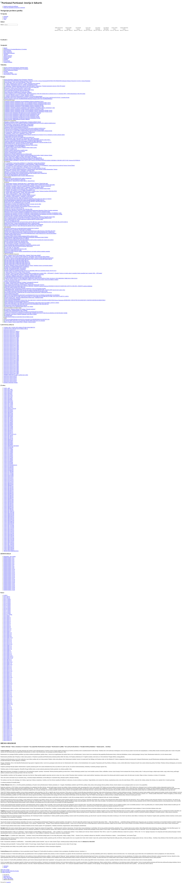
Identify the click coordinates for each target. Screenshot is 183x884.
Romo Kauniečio (7, 50)
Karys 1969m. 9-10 (7, 722)
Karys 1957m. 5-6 (7, 641)
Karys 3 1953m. (7, 613)
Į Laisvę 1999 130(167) (8, 549)
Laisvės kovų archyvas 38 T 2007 (11, 373)
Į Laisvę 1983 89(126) (8, 497)
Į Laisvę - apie (6, 388)
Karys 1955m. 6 (7, 623)
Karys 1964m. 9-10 (7, 690)
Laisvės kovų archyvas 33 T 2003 (11, 367)
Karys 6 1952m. (7, 605)
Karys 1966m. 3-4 (7, 699)
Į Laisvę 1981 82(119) (8, 488)
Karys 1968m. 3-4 (7, 712)
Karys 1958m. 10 (7, 651)
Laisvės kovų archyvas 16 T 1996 (11, 345)
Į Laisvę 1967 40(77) (8, 436)
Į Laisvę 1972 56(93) (8, 456)
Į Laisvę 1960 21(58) (8, 413)
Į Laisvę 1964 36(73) (8, 433)
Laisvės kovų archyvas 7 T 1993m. (11, 333)
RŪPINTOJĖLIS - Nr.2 (8, 559)
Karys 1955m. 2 (7, 618)
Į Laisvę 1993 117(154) (8, 533)
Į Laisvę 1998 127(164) (8, 545)
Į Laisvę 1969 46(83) (8, 444)
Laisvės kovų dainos (8, 72)
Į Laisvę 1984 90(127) (8, 498)
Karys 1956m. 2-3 (7, 632)
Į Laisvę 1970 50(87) (8, 448)
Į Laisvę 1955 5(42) (7, 394)
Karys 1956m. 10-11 (8, 637)
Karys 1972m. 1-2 (7, 736)
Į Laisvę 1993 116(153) (8, 531)
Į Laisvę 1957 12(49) (8, 403)
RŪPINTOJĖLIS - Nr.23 (9, 586)
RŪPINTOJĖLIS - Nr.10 (9, 569)
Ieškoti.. (2, 24)
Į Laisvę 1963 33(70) (8, 429)
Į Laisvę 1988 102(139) (8, 513)
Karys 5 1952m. (7, 604)
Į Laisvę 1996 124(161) (8, 542)
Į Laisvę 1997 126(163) (8, 544)
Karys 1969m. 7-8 (7, 721)
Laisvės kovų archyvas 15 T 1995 (11, 344)
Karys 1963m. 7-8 (7, 682)
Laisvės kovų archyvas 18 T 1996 (11, 348)
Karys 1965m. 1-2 (7, 691)
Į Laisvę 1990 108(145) (8, 521)
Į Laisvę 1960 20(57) (8, 412)
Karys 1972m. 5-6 (7, 739)
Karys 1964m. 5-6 (7, 687)
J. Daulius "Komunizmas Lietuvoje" (11, 281)
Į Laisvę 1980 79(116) (8, 484)
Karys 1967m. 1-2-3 (8, 704)
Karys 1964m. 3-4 (7, 686)
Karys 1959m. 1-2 (7, 653)
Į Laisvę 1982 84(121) (8, 490)
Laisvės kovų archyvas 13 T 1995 (11, 341)
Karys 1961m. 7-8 (7, 669)
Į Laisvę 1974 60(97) (8, 461)
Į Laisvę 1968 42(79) (8, 439)
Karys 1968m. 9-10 (7, 715)
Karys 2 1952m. (7, 600)
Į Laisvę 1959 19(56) (8, 411)
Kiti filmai (5, 71)
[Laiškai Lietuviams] (5, 872)
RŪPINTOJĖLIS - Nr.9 (8, 568)
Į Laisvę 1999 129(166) (8, 548)
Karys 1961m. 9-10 (7, 671)
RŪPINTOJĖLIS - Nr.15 (9, 575)
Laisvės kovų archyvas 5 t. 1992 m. (11, 331)
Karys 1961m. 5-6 (7, 668)
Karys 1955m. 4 (7, 621)
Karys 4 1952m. (7, 603)
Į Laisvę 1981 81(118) (8, 486)
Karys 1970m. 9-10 (7, 728)
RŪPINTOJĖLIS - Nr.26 (9, 589)
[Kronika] (10, 871)
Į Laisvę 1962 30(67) (8, 425)
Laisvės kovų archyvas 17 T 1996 (11, 346)
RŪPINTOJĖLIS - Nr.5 (8, 563)
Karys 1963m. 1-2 (7, 678)
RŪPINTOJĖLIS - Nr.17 (9, 578)
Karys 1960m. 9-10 (7, 664)
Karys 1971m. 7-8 (7, 733)
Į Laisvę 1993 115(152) (8, 530)
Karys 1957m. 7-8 (7, 642)
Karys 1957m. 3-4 (7, 640)
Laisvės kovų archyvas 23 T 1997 (11, 354)
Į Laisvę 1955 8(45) (7, 398)
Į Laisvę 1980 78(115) (8, 483)
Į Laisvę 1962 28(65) (8, 422)
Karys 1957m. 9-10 (7, 644)
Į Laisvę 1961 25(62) (8, 418)
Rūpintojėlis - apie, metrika (9, 556)
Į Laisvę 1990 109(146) (8, 522)
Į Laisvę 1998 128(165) (8, 547)
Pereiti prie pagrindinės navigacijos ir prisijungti (14, 7)
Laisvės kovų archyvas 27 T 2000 (11, 359)
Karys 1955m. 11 (7, 630)
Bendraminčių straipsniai (9, 53)
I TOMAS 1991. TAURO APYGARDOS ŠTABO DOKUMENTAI (19, 327)
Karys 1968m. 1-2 (7, 710)
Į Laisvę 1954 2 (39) (8, 390)
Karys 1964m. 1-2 (7, 685)
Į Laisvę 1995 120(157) (8, 536)
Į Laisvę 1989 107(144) (8, 520)
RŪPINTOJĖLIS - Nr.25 (9, 588)
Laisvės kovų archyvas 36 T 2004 (11, 371)
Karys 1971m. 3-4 (7, 731)
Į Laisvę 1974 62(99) (8, 463)
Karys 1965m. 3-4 (7, 692)
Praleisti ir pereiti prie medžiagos (10, 6)
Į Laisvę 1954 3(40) (7, 392)
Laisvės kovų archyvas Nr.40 (10, 377)
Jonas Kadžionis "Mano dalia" (10, 74)
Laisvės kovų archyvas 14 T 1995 (11, 342)
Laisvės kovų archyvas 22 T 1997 (11, 353)
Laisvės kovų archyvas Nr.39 (10, 376)
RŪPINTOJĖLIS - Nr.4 (8, 561)
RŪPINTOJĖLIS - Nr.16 (9, 577)
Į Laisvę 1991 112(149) (8, 526)
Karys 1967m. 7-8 (7, 708)
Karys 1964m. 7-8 (7, 689)
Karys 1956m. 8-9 (7, 636)
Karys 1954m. (6, 615)
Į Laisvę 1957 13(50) (8, 404)
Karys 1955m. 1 (7, 617)
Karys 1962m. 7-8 (7, 676)
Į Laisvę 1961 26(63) (8, 420)
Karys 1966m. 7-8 (7, 701)
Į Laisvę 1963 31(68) (8, 426)
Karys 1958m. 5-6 (7, 648)
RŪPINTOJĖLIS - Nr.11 (9, 570)
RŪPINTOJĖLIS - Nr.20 (9, 582)
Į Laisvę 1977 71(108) (8, 474)
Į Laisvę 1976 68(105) (8, 470)
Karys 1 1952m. (7, 599)
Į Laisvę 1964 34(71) (8, 430)
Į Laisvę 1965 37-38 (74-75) (9, 434)
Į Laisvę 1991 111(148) (8, 525)
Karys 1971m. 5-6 (7, 732)
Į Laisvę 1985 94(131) (8, 503)
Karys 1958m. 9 (7, 650)
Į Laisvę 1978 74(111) (8, 477)
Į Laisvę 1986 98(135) (8, 508)
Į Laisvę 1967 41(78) (8, 438)
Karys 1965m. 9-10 (7, 696)
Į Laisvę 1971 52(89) (8, 451)
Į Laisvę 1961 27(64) (8, 421)
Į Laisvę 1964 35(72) (8, 431)
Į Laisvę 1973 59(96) (8, 459)
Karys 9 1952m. (7, 609)
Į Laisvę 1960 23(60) (8, 416)
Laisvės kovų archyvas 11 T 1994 (11, 339)
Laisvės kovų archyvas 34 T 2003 (11, 368)
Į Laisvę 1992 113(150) (8, 527)
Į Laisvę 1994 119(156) (8, 535)
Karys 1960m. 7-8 (7, 663)
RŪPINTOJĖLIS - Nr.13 (9, 573)
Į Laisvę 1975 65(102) (8, 466)
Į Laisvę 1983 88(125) (8, 495)
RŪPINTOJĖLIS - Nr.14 (9, 574)
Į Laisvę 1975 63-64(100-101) (10, 465)
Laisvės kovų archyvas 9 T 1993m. (11, 336)
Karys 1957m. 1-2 (7, 639)
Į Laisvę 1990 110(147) (8, 524)
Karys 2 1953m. (7, 612)
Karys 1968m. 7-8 (7, 714)
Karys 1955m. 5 (7, 622)
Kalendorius (6, 58)
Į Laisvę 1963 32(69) (8, 427)
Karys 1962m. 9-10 (7, 677)
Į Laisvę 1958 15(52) (8, 407)
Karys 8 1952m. (7, 608)
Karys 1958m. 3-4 (7, 646)
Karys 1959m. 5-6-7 (8, 655)
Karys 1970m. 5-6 (7, 726)
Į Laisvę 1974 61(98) (8, 462)
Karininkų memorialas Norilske (10, 382)
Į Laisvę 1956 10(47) (8, 400)
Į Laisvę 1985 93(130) (8, 502)
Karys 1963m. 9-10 (7, 683)
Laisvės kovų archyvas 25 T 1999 (11, 357)
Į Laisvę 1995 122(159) (8, 539)
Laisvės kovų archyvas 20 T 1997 (11, 350)
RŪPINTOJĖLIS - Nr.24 (9, 587)
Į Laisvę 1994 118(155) (8, 534)
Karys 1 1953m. (7, 610)
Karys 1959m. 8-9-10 (8, 656)
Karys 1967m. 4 (7, 705)
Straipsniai (5, 16)
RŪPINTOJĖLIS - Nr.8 (8, 566)
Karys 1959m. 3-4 (7, 654)
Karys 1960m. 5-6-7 (8, 662)
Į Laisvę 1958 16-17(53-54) (9, 408)
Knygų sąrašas (6, 60)
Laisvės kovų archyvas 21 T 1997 (11, 351)
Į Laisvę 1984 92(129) (8, 501)
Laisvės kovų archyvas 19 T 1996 (11, 349)
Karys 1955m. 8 (7, 626)
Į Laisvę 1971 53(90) (8, 452)
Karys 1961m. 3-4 (7, 667)
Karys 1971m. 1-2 (7, 730)
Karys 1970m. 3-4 (7, 724)
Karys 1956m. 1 (7, 631)
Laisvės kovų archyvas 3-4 (9, 330)
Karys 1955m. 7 (7, 624)
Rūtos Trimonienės (7, 51)
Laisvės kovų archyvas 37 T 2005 (11, 372)
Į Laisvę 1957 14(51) (8, 406)
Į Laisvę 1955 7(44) (7, 397)
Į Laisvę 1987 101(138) (8, 512)
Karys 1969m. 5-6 (7, 719)
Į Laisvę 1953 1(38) (7, 389)
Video (4, 19)
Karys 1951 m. (6, 598)
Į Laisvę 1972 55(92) (8, 454)
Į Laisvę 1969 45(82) (8, 443)
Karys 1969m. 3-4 (7, 718)
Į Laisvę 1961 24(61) (8, 417)
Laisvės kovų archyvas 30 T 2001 (11, 363)
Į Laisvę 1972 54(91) (8, 453)
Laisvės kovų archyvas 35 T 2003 (11, 369)
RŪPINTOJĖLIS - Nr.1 (8, 557)
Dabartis (5, 48)
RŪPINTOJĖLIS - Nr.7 (8, 565)
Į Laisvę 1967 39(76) (8, 435)
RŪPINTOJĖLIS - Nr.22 (9, 584)
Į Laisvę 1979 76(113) (8, 480)
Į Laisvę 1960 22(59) (8, 415)
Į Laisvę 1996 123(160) (8, 540)
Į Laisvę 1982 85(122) (8, 492)
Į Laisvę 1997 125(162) (8, 543)
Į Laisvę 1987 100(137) (8, 511)
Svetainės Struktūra (7, 62)
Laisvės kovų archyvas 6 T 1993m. (11, 332)
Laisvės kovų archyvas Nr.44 (10, 380)
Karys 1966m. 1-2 (7, 698)
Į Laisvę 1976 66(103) (8, 467)
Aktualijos (5, 54)
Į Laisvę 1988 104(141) (8, 516)
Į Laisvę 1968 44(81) (8, 442)
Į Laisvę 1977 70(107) (8, 472)
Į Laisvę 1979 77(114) (8, 481)
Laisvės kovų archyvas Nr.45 (10, 381)
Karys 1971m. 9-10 (7, 735)
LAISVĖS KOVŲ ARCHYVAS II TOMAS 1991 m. (15, 328)
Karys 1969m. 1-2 (7, 717)
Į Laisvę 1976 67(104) (8, 468)
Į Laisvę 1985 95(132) (8, 504)
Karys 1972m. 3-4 (7, 737)
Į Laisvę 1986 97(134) (8, 507)
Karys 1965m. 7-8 (7, 695)
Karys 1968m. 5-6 (7, 713)
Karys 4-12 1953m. (7, 614)
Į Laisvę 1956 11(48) (8, 402)
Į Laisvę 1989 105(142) (8, 517)
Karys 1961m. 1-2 (7, 665)
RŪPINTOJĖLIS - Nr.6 (8, 564)
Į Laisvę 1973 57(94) (8, 457)
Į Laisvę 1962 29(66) (8, 424)
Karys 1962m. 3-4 (7, 673)
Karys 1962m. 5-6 (7, 674)
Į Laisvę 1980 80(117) (8, 485)
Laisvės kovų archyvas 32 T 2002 (11, 366)
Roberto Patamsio (7, 57)
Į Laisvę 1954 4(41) (7, 393)
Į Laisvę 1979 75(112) (8, 479)
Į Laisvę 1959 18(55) (8, 409)
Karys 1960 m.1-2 (7, 659)
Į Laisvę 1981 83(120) (8, 489)
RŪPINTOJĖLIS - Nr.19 (9, 580)
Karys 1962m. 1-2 (7, 672)
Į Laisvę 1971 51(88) (8, 449)
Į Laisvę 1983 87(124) (8, 494)
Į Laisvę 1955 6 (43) (8, 395)
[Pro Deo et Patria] (5, 869)
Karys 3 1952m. (7, 601)
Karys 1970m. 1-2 (7, 723)
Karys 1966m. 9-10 (7, 703)
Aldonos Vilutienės (7, 55)
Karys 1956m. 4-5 (7, 633)
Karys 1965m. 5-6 (7, 694)
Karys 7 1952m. (7, 606)
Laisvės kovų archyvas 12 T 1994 (11, 340)
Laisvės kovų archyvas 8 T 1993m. (11, 335)
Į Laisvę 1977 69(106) (8, 471)
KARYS (5, 595)
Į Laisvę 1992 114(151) (8, 529)
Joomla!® (8, 882)
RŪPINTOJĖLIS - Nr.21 (9, 583)
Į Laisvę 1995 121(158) (8, 538)
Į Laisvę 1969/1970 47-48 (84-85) (11, 445)
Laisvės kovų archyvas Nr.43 (10, 378)
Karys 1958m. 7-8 (7, 649)
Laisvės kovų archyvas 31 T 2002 (11, 364)
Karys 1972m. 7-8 (7, 740)
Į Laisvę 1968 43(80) (8, 440)
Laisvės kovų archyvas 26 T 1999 (11, 358)
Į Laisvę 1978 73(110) (8, 476)
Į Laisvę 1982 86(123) (8, 493)
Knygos (5, 17)
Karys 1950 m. (6, 596)
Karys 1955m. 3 (7, 619)
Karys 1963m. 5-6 (7, 681)
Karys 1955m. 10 (7, 628)
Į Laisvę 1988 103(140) (8, 515)
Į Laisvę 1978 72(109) (8, 475)
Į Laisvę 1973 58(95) (8, 458)
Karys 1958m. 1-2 (7, 645)
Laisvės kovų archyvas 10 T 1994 (11, 337)
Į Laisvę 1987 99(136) (8, 510)
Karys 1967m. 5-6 (7, 707)
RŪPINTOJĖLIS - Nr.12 (9, 571)
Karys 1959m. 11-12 (8, 658)
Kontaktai (5, 59)
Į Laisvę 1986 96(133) (8, 506)
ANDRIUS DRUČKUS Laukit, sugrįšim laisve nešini (15, 374)
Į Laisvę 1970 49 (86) (8, 447)
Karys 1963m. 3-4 (7, 680)
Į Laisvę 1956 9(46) (7, 399)
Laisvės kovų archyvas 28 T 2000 (11, 360)
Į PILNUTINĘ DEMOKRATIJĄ (11, 551)
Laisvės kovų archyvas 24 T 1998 (11, 355)
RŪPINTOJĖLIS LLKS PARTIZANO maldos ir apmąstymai (17, 178)
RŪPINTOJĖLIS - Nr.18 (9, 579)
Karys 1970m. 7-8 (7, 727)
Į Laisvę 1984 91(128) (8, 499)
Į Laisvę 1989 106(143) (8, 518)
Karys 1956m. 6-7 (7, 635)
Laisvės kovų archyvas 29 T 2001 (11, 362)
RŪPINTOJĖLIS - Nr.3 (8, 560)
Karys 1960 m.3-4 (7, 660)
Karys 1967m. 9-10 (7, 709)
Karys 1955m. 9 (7, 627)
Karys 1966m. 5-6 (7, 700)
